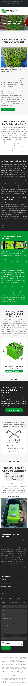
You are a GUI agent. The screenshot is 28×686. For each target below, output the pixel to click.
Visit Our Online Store (14, 410)
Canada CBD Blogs (6, 676)
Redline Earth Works (14, 667)
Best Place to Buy (6, 586)
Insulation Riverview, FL (8, 670)
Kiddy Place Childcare (8, 679)
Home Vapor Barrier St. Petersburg (9, 668)
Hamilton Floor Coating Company (19, 678)
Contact (3, 593)
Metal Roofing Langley (21, 668)
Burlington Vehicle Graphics (18, 679)
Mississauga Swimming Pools (17, 676)
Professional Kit (18, 371)
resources (14, 665)
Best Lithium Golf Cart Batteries (10, 583)
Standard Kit (9, 371)
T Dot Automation (22, 667)
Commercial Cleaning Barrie (19, 670)
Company (3, 579)
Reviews (3, 590)
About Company (14, 26)
